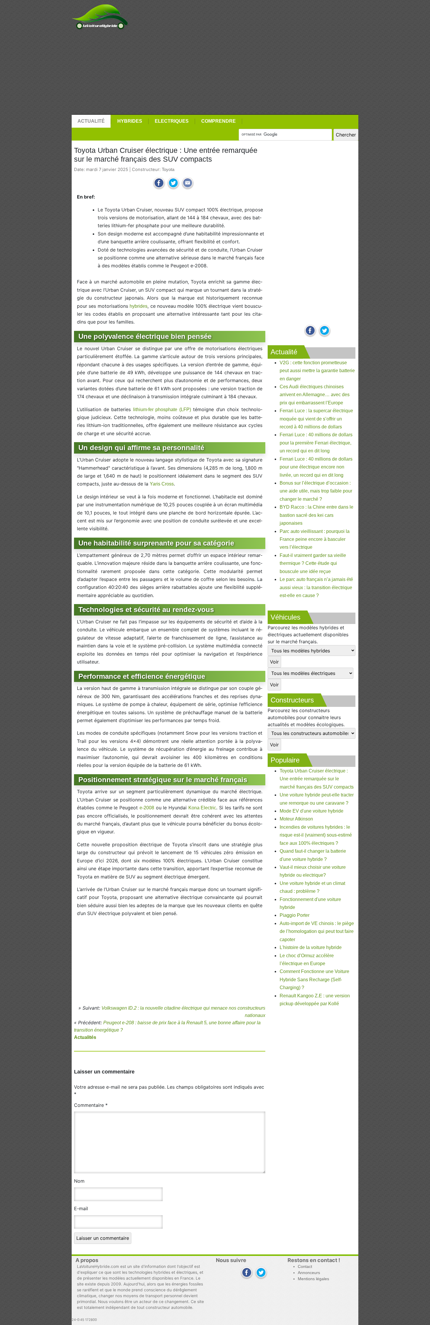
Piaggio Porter (294, 915)
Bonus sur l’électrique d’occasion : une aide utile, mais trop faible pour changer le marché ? (316, 491)
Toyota (168, 169)
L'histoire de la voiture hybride (311, 947)
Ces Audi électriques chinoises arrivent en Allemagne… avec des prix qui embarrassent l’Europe (315, 394)
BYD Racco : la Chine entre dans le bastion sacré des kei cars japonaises (316, 515)
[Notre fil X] (261, 1273)
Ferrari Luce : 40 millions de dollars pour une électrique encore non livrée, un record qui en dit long (316, 467)
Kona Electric (202, 807)
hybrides (138, 306)
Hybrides (129, 121)
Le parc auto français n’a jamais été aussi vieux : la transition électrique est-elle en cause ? (316, 587)
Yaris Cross (162, 483)
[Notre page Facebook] (310, 331)
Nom (79, 1181)
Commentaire (91, 1105)
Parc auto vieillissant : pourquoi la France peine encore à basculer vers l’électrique (315, 539)
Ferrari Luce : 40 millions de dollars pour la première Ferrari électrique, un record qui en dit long (316, 442)
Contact (305, 1266)
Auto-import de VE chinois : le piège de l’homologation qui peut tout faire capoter (317, 931)
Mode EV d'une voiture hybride (311, 810)
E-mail (81, 1208)
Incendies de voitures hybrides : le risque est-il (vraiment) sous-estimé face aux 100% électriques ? (316, 835)
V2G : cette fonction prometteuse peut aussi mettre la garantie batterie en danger (317, 370)
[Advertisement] (215, 72)
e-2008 (147, 807)
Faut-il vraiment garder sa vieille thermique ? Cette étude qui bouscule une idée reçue (313, 563)
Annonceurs (309, 1273)
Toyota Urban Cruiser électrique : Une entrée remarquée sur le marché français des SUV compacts (317, 778)
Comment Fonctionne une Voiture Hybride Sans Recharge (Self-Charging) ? (314, 979)
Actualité (91, 121)
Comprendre (218, 121)
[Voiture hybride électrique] (100, 15)
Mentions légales (313, 1279)
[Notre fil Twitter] (324, 331)
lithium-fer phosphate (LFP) (162, 409)
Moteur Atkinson (296, 818)
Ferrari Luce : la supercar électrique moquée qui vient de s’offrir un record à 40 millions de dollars (316, 418)
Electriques (172, 121)
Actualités (85, 1037)
